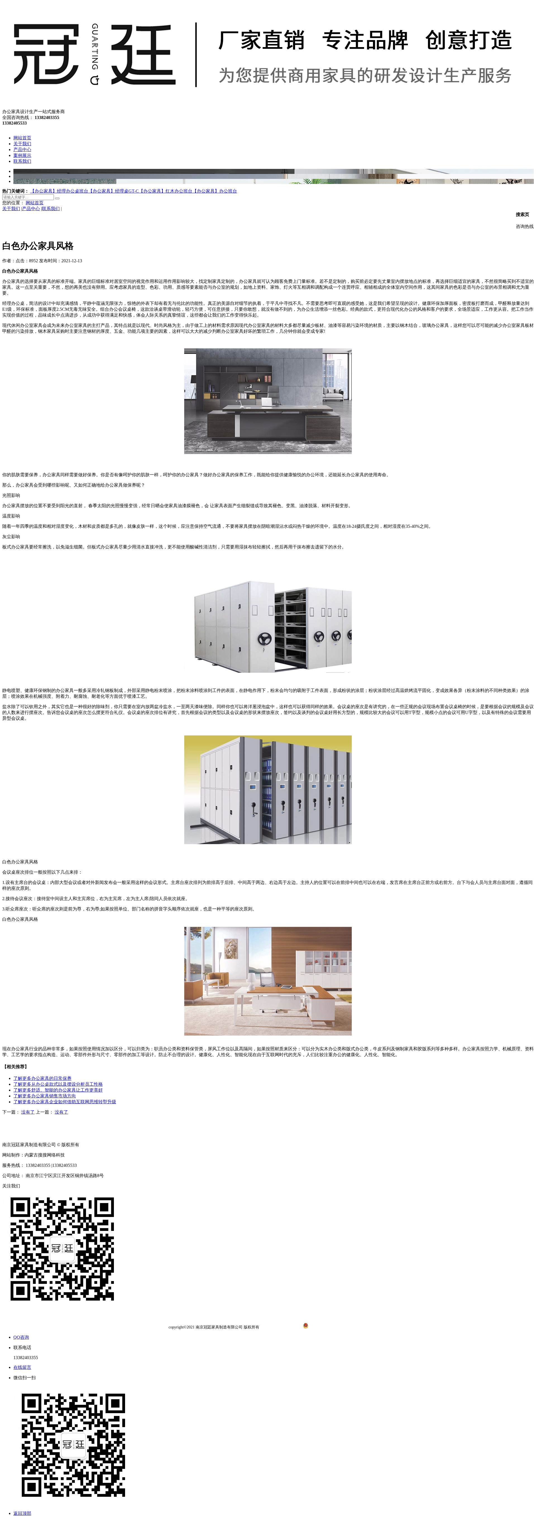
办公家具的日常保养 (42, 1078)
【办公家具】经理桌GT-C (113, 191)
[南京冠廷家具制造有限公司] (261, 106)
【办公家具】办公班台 (214, 191)
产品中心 (31, 208)
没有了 (28, 1112)
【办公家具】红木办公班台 (165, 191)
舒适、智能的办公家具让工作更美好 (58, 1090)
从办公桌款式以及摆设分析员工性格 (58, 1084)
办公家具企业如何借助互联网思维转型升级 (64, 1101)
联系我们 (51, 208)
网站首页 (35, 202)
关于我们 (11, 208)
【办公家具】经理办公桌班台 (59, 191)
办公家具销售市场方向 (44, 1096)
